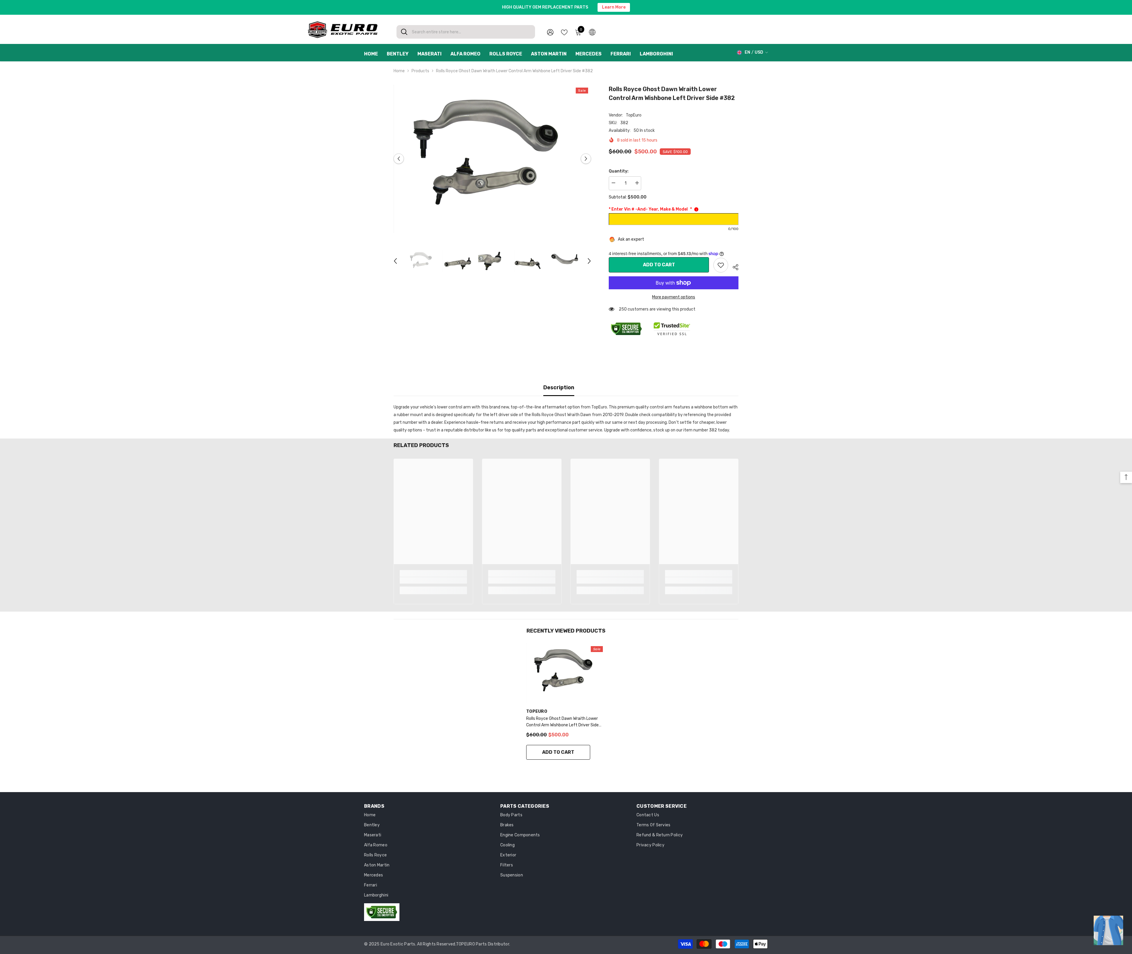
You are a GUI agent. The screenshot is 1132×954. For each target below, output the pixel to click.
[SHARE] (733, 266)
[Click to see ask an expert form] (1108, 930)
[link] (720, 265)
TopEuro (633, 115)
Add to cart (659, 264)
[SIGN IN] (550, 32)
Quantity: (618, 171)
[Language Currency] (592, 31)
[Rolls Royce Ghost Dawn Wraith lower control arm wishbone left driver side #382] (566, 673)
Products (420, 70)
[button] (399, 159)
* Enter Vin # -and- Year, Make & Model (650, 209)
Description (558, 387)
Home (399, 70)
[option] (492, 159)
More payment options (673, 297)
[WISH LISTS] (564, 32)
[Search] (465, 32)
